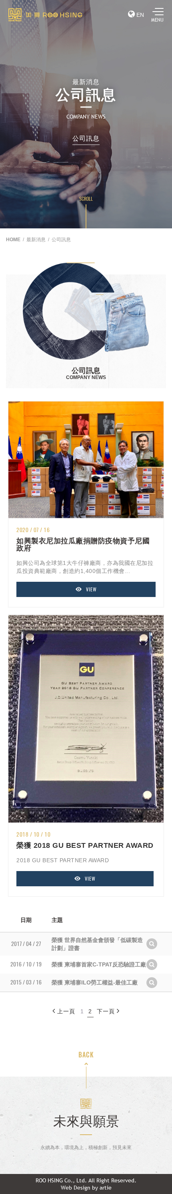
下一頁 (106, 1011)
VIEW (91, 589)
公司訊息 (86, 138)
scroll (86, 199)
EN (139, 15)
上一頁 (66, 1011)
